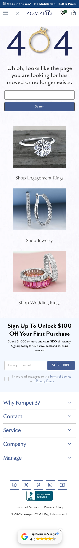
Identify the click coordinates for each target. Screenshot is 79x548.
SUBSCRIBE (61, 365)
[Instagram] (50, 485)
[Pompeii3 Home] (39, 12)
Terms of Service (60, 377)
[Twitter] (26, 485)
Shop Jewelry (39, 240)
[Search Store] (17, 13)
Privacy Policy (45, 381)
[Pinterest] (38, 485)
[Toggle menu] (5, 12)
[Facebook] (14, 485)
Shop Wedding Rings (40, 303)
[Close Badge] (60, 530)
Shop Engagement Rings (39, 178)
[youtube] (62, 485)
